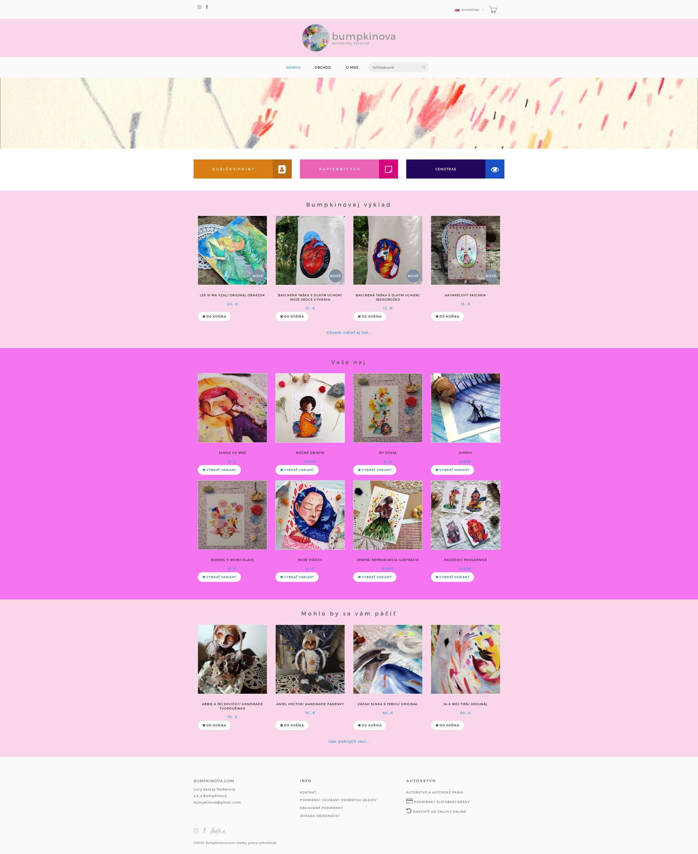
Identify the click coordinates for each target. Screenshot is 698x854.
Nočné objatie (310, 452)
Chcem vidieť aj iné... (349, 332)
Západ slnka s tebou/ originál (388, 704)
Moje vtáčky (310, 560)
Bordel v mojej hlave (232, 560)
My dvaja (388, 452)
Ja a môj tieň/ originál (465, 704)
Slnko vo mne (232, 452)
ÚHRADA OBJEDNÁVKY (320, 815)
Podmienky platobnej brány (441, 802)
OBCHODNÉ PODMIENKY (321, 808)
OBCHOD (323, 67)
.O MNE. (352, 67)
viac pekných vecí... (349, 741)
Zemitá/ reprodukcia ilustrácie (388, 560)
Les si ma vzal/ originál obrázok (232, 295)
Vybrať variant (220, 470)
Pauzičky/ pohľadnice (465, 560)
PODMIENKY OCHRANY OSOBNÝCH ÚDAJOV (338, 800)
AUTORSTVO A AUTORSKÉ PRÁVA (435, 792)
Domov (466, 452)
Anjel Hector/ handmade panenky (310, 704)
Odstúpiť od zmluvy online (439, 811)
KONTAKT (308, 792)
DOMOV (293, 67)
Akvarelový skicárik (465, 295)
